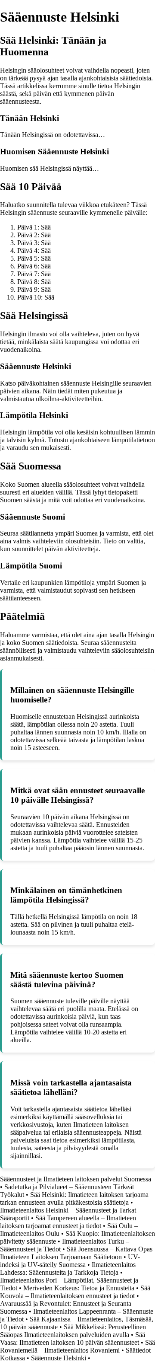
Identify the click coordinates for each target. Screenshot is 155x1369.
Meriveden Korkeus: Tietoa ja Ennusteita (78, 1288)
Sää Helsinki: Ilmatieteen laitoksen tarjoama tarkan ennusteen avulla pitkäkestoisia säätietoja (74, 1198)
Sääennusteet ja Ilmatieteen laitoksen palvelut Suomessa (75, 1179)
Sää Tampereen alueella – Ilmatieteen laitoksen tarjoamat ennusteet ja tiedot (68, 1221)
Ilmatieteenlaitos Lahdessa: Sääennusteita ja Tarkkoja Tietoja (68, 1268)
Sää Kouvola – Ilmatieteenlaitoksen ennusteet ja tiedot (75, 1291)
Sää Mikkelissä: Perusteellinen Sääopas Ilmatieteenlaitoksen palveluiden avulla (73, 1330)
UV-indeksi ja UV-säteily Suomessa (70, 1260)
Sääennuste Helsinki (58, 1358)
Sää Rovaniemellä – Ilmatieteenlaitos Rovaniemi (77, 1346)
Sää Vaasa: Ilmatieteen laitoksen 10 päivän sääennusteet (72, 1338)
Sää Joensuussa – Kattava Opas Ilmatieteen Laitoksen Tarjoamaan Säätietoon (76, 1253)
